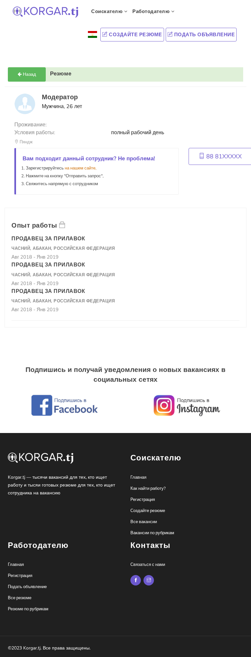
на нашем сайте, (80, 168)
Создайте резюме (135, 34)
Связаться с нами (147, 565)
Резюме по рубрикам (28, 609)
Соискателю (107, 11)
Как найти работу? (148, 488)
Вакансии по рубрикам (152, 533)
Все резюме (19, 598)
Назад (29, 74)
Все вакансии (143, 522)
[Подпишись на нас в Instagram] (135, 580)
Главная (138, 477)
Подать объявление (204, 34)
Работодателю (151, 11)
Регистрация (142, 500)
